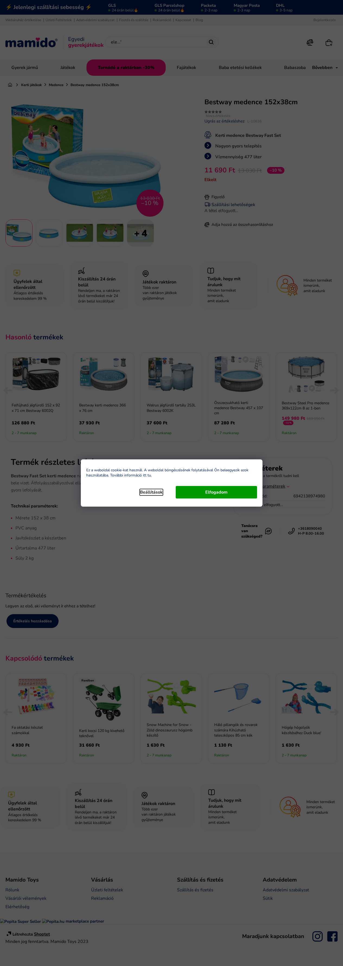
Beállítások (151, 492)
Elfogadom (216, 492)
